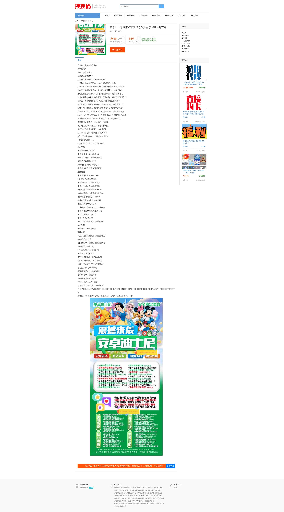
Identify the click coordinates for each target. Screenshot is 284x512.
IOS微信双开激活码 (120, 495)
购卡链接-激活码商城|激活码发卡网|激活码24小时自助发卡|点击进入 (193, 114)
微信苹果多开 (149, 501)
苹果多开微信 (126, 501)
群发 (110, 90)
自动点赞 (88, 97)
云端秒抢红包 (118, 487)
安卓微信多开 (148, 503)
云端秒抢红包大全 (120, 498)
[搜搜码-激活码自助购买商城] (83, 8)
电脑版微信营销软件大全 (134, 503)
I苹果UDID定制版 (138, 501)
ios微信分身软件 (119, 503)
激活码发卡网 (158, 487)
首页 (108, 15)
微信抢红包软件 (156, 495)
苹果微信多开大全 (144, 490)
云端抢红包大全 (129, 487)
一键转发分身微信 (157, 498)
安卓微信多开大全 (134, 495)
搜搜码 (176, 487)
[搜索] (161, 6)
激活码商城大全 (158, 503)
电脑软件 (144, 15)
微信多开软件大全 (120, 490)
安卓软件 (131, 15)
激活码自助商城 (129, 493)
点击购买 (170, 466)
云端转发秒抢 (118, 493)
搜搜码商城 (84, 487)
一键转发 (81, 83)
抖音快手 (183, 15)
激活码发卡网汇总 (120, 506)
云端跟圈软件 (145, 495)
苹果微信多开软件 (144, 498)
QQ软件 (196, 15)
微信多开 (90, 76)
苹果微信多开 (139, 487)
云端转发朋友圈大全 (142, 493)
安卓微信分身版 (132, 490)
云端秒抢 (170, 15)
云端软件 (157, 15)
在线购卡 (118, 50)
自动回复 (81, 243)
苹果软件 (118, 15)
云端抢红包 (117, 501)
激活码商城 (149, 487)
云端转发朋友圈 (132, 498)
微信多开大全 (156, 490)
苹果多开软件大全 (156, 493)
